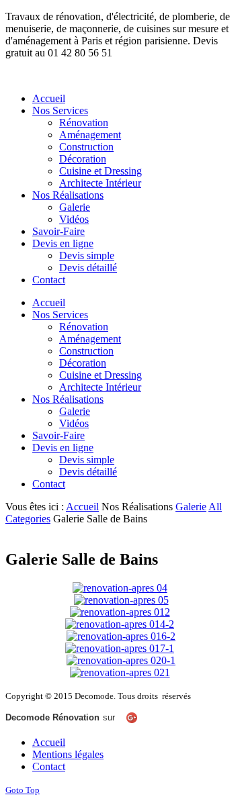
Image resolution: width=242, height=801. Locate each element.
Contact (48, 766)
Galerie (190, 506)
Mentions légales (68, 754)
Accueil (82, 506)
